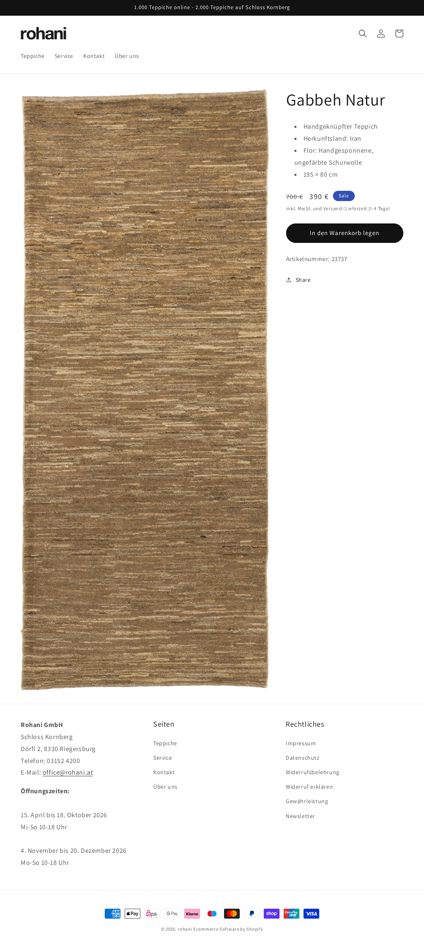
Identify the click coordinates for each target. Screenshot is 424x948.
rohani (185, 929)
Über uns (165, 786)
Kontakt (164, 772)
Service (162, 757)
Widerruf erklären (309, 786)
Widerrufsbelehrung (313, 772)
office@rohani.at (68, 772)
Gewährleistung (307, 801)
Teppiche (165, 743)
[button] (363, 33)
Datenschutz (303, 757)
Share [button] (303, 279)
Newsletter (300, 816)
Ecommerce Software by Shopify (228, 929)
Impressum (301, 743)
